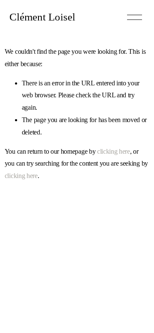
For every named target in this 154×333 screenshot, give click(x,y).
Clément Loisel (42, 17)
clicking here (113, 151)
